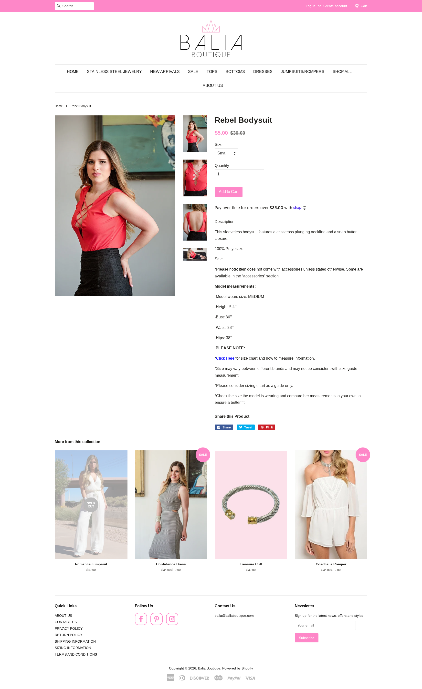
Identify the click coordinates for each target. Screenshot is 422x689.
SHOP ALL (342, 72)
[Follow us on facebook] (141, 624)
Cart (364, 6)
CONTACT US (66, 622)
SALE (193, 72)
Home (59, 106)
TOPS (212, 72)
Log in (310, 6)
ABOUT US (213, 85)
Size (218, 144)
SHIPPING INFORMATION (75, 641)
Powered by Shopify (237, 668)
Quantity (222, 165)
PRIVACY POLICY (69, 628)
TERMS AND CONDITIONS (76, 654)
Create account (335, 6)
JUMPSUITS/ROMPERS (302, 72)
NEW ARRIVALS (165, 72)
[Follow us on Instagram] (172, 624)
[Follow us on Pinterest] (156, 624)
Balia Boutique (209, 668)
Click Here (225, 358)
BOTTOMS (235, 72)
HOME (73, 72)
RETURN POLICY (68, 635)
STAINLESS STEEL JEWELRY (114, 72)
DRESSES (263, 72)
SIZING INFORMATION (73, 648)
